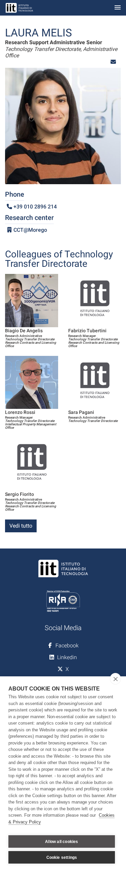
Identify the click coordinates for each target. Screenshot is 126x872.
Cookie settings (61, 857)
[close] (115, 678)
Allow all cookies (61, 841)
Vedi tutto (20, 526)
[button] (113, 62)
